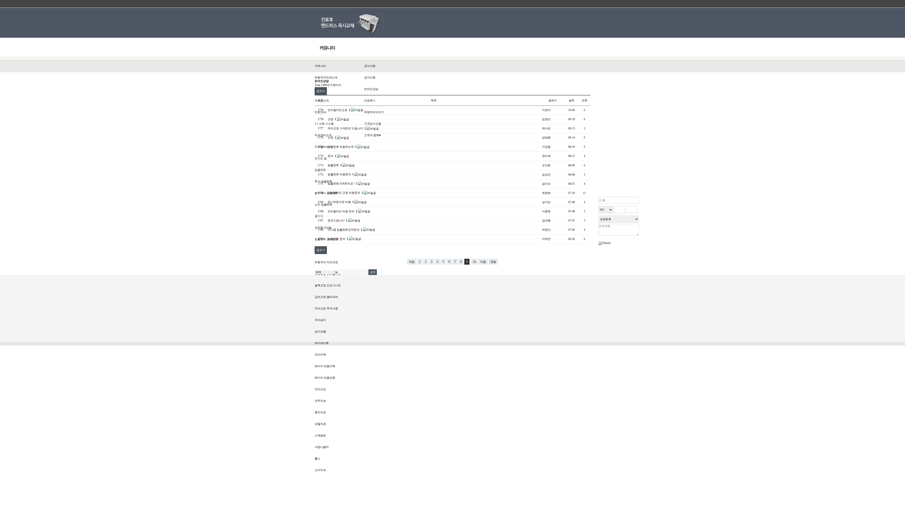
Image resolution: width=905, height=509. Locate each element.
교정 (332, 119)
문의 (332, 156)
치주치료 (320, 400)
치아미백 (320, 354)
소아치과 (320, 470)
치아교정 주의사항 (326, 308)
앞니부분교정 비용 (341, 202)
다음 (483, 261)
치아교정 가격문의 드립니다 (347, 128)
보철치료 (320, 424)
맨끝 (493, 261)
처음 (412, 261)
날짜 (571, 100)
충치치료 (320, 412)
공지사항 (369, 66)
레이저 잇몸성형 (325, 377)
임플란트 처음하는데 (342, 146)
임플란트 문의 (338, 239)
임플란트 (335, 165)
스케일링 (320, 435)
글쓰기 (321, 91)
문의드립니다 (337, 220)
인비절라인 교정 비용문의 (345, 192)
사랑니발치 (322, 447)
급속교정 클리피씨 (326, 297)
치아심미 (320, 320)
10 (474, 261)
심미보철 (320, 331)
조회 (584, 100)
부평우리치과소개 (326, 77)
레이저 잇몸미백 (325, 366)
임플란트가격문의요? (342, 183)
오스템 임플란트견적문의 (345, 229)
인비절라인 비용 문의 (342, 211)
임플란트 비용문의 (341, 174)
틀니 (317, 458)
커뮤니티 (320, 66)
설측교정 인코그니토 (328, 285)
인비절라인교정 (339, 110)
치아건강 (320, 389)
